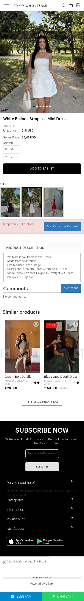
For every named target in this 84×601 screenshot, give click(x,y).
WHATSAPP (64, 596)
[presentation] (6, 353)
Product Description (25, 248)
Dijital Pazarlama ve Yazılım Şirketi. (26, 561)
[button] (34, 106)
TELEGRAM (23, 596)
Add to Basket (42, 168)
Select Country (42, 402)
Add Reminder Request (62, 226)
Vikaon (49, 583)
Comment (71, 288)
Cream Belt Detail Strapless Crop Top (18, 377)
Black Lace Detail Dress (61, 376)
